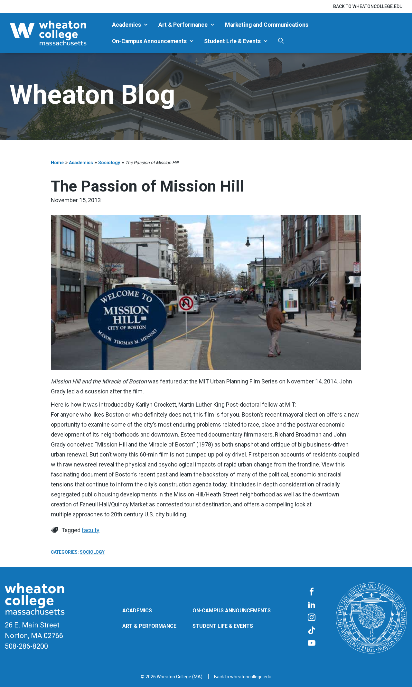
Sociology (109, 162)
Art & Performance (183, 25)
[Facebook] (311, 592)
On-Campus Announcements (149, 41)
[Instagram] (311, 617)
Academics (126, 25)
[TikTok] (311, 630)
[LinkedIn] (311, 604)
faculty (90, 530)
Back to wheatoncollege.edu (367, 6)
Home (57, 162)
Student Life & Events (232, 41)
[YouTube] (311, 643)
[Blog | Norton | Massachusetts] (58, 33)
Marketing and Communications (266, 25)
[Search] (281, 41)
